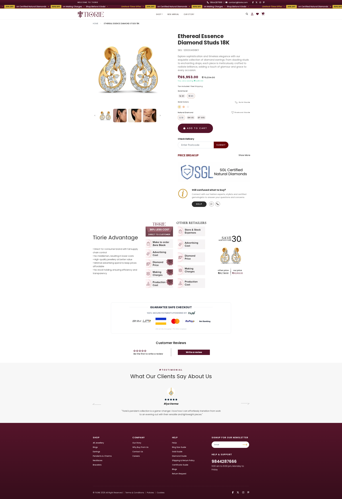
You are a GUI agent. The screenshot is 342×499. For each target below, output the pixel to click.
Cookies (160, 492)
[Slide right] (160, 115)
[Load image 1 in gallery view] (105, 115)
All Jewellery (98, 442)
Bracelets (97, 464)
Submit (221, 144)
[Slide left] (95, 115)
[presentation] (97, 404)
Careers (136, 456)
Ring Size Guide (179, 447)
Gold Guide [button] (244, 102)
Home (95, 23)
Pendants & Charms (102, 456)
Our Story (189, 14)
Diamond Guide (179, 456)
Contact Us (137, 451)
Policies (150, 492)
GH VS (191, 117)
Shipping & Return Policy (183, 460)
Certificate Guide (180, 464)
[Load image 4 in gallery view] (149, 115)
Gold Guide (177, 451)
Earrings (96, 451)
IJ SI (181, 117)
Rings (95, 447)
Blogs (174, 469)
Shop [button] (158, 14)
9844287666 (224, 461)
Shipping (199, 86)
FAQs (174, 442)
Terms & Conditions (134, 492)
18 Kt (191, 96)
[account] (252, 14)
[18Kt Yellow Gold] (179, 106)
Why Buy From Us (140, 447)
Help (199, 204)
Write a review (194, 352)
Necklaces (97, 460)
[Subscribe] (245, 444)
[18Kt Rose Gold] (183, 106)
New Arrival (173, 14)
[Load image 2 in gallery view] (120, 115)
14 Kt (181, 96)
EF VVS (201, 117)
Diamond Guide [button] (242, 112)
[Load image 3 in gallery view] (134, 115)
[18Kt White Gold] (187, 106)
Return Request (179, 473)
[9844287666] (211, 204)
